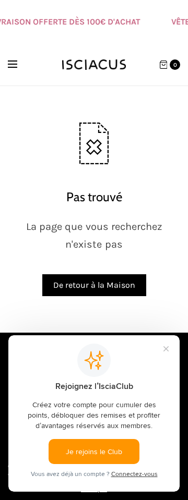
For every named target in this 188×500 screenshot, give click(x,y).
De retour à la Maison (94, 285)
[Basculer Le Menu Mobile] (19, 64)
